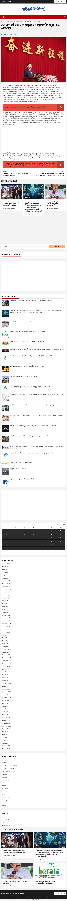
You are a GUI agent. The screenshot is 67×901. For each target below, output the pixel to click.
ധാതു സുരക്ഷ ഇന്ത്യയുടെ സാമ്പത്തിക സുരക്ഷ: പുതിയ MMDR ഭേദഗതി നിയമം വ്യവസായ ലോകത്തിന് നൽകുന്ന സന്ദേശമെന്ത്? (33, 206)
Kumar (13, 208)
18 (15, 541)
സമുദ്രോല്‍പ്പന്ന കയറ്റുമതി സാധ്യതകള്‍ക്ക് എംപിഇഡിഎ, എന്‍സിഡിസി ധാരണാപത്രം (50, 173)
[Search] (64, 17)
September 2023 (7, 663)
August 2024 (6, 632)
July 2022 (5, 703)
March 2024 (5, 646)
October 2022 (6, 695)
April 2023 (5, 678)
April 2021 (5, 740)
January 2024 (6, 652)
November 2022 (7, 692)
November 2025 (7, 590)
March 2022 (5, 715)
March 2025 (5, 612)
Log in (4, 817)
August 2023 (6, 666)
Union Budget (6, 803)
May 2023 (5, 675)
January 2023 (6, 686)
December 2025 (6, 587)
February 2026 (6, 581)
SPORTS (4, 791)
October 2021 (6, 729)
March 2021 (5, 743)
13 (33, 538)
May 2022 (5, 709)
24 (7, 544)
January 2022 (6, 720)
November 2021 (7, 726)
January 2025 (6, 618)
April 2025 (5, 609)
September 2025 (7, 595)
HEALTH (4, 777)
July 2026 (5, 567)
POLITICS (5, 788)
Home (3, 893)
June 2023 (5, 672)
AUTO (4, 763)
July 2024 (5, 635)
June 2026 (5, 570)
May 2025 (5, 607)
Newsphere (43, 897)
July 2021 (5, 732)
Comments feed (6, 822)
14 (42, 538)
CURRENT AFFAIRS (8, 769)
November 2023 (7, 658)
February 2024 (6, 649)
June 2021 (5, 735)
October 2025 (6, 592)
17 (7, 541)
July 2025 (5, 601)
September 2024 (7, 629)
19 (24, 541)
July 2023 (5, 669)
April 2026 (5, 575)
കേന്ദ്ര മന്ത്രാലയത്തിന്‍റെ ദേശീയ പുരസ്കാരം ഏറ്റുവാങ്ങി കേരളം (11, 204)
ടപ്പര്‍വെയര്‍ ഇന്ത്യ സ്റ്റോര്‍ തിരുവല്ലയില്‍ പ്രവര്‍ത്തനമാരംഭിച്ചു (15, 173)
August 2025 (6, 598)
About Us (8, 893)
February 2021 (6, 746)
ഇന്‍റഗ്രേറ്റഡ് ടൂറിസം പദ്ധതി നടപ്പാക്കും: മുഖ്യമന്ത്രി (53, 204)
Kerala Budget (6, 780)
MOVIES (4, 786)
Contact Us (16, 893)
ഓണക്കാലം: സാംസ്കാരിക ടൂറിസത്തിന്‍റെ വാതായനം (45, 882)
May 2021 (5, 737)
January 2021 (6, 749)
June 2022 (5, 706)
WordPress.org (6, 825)
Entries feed (5, 820)
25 (15, 544)
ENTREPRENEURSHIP (8, 771)
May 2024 (5, 641)
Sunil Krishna (13, 34)
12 (24, 538)
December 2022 (6, 689)
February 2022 (6, 717)
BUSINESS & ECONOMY (9, 766)
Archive (22, 893)
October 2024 (6, 626)
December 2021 (6, 723)
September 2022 (7, 698)
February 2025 (6, 615)
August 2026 (6, 564)
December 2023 (6, 655)
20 (33, 541)
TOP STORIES (6, 797)
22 (51, 541)
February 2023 (6, 683)
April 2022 (5, 712)
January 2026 (6, 584)
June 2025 (5, 604)
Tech (3, 794)
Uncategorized (6, 800)
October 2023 (6, 661)
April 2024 (5, 644)
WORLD (4, 805)
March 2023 (5, 681)
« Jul (3, 553)
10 (7, 538)
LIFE (3, 783)
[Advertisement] (33, 139)
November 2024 (7, 624)
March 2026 (5, 578)
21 (42, 541)
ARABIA (4, 760)
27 (33, 544)
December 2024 (6, 621)
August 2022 (6, 700)
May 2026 (5, 572)
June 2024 (5, 638)
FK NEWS (5, 774)
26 (24, 544)
